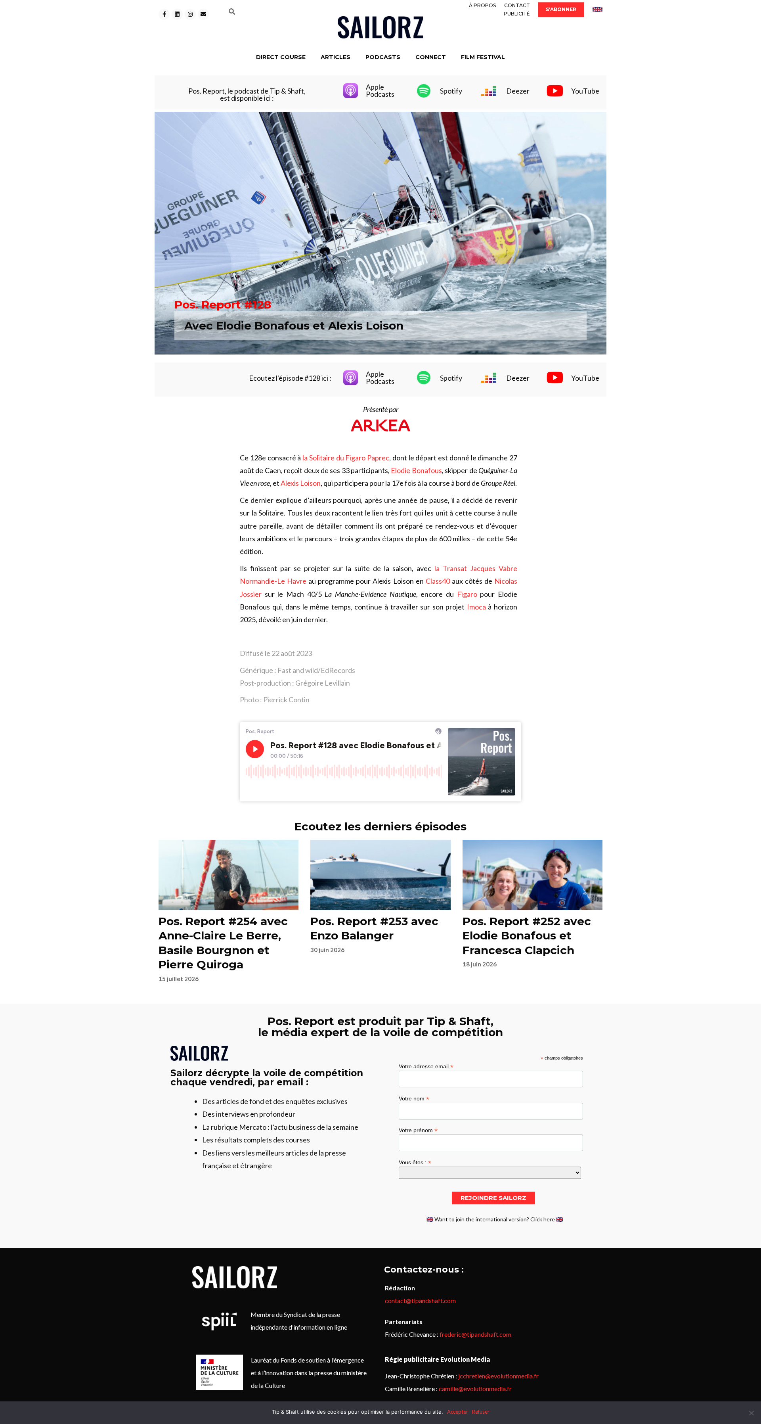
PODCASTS (382, 57)
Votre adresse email (426, 1066)
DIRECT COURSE (281, 57)
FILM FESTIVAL (483, 57)
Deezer (518, 90)
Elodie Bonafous (416, 470)
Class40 (438, 581)
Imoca (476, 606)
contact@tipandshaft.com (420, 1300)
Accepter (457, 1412)
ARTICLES (335, 57)
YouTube (585, 90)
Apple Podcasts (380, 90)
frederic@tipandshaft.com (475, 1334)
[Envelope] (203, 14)
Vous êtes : (415, 1162)
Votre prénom (418, 1130)
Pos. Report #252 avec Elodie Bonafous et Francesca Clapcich (527, 935)
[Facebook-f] (164, 14)
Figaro (467, 594)
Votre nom (414, 1098)
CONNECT (430, 57)
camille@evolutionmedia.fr (475, 1388)
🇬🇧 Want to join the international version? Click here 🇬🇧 (494, 1219)
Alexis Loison (301, 483)
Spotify (451, 90)
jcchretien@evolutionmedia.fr (498, 1376)
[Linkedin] (177, 14)
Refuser (480, 1412)
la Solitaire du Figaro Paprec (345, 457)
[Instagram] (190, 14)
